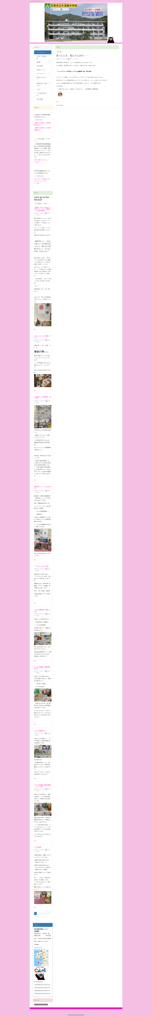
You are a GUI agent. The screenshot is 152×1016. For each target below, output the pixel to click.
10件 (45, 203)
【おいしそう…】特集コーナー (42, 336)
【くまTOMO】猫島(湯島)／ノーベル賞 (42, 785)
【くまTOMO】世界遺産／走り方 (42, 667)
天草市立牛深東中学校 (37, 1)
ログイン (120, 1)
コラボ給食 (37, 847)
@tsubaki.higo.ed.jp (40, 949)
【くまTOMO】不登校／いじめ (42, 610)
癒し (62, 105)
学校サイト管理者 (73, 59)
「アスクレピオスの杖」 (42, 566)
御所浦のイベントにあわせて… (42, 487)
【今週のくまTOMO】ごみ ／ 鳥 (42, 397)
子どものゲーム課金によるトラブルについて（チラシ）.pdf (42, 181)
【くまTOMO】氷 (40, 731)
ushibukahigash (38, 947)
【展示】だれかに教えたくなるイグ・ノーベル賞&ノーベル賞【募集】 (42, 209)
